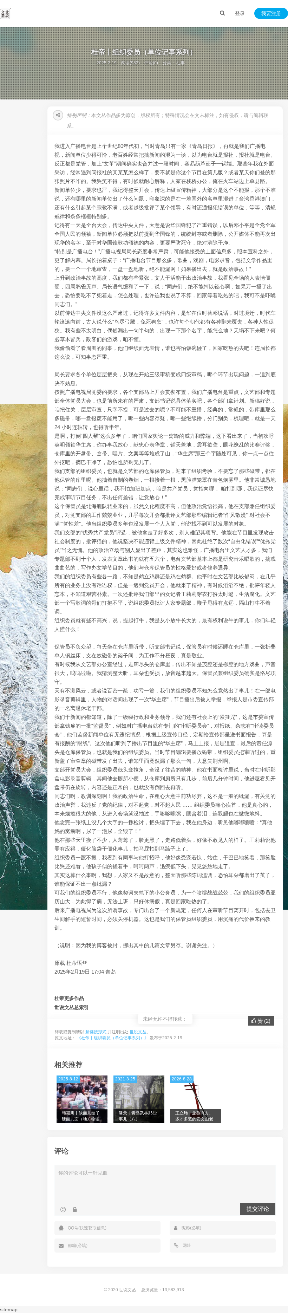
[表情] (63, 1209)
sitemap (9, 1309)
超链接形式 (95, 1031)
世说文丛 (138, 1031)
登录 (240, 13)
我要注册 (271, 13)
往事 (180, 62)
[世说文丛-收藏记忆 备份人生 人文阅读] (5, 13)
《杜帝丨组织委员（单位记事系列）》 (113, 1037)
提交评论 (258, 1209)
